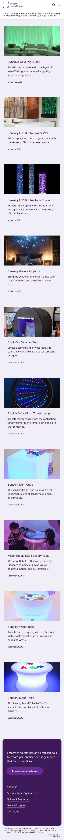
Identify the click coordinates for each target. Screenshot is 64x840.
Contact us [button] (13, 811)
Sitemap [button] (56, 837)
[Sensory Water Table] (32, 606)
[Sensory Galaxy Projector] (32, 251)
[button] (59, 4)
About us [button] (12, 787)
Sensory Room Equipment (23, 13)
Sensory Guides (45, 13)
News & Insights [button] (16, 805)
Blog (57, 13)
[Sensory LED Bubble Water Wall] (32, 112)
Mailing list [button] (53, 835)
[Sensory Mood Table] (32, 677)
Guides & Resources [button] (18, 799)
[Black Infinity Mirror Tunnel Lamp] (32, 393)
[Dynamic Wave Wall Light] (32, 41)
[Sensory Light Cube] (32, 464)
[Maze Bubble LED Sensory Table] (32, 535)
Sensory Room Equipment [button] (21, 793)
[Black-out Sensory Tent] (32, 322)
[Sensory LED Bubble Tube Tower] (32, 179)
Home (5, 13)
